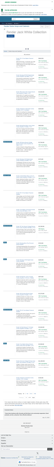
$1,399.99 (41, 209)
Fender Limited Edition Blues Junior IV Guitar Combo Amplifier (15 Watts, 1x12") (25, 176)
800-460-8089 (18, 405)
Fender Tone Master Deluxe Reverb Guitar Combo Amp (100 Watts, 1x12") (25, 344)
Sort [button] (47, 26)
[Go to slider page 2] (28, 49)
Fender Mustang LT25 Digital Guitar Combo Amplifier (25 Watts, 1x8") (24, 160)
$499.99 (40, 75)
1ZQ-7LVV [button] (27, 426)
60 (31, 393)
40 (27, 393)
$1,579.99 (41, 293)
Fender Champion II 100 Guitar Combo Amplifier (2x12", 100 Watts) (25, 109)
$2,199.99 (41, 226)
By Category (9, 23)
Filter (42, 26)
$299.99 (40, 260)
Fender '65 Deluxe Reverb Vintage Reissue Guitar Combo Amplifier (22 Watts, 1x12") (24, 144)
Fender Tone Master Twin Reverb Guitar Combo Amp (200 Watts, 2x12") (25, 210)
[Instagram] (27, 453)
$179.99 (40, 159)
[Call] (51, 19)
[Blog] (6, 453)
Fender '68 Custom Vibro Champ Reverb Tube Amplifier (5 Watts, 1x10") (25, 92)
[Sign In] (47, 19)
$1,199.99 (41, 344)
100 (35, 393)
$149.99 (40, 378)
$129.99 (40, 243)
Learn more (35, 5)
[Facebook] (16, 453)
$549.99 (40, 193)
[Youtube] (48, 453)
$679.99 (40, 276)
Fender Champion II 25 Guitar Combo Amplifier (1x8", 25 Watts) (25, 378)
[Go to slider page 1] (27, 49)
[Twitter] (38, 453)
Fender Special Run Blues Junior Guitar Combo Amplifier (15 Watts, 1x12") (25, 126)
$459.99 (40, 109)
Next (33, 397)
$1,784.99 (41, 142)
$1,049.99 (41, 92)
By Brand (16, 23)
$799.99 (40, 310)
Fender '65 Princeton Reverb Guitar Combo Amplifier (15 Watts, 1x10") (24, 294)
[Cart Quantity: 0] (43, 19)
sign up (50, 449)
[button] (36, 27)
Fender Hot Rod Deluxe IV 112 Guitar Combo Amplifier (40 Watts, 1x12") (24, 328)
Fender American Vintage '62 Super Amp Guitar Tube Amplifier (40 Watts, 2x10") (25, 361)
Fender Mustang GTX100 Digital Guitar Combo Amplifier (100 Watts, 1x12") (25, 76)
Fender (5, 51)
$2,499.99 (41, 361)
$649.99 (40, 58)
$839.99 (40, 125)
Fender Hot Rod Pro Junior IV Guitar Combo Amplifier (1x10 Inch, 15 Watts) (25, 277)
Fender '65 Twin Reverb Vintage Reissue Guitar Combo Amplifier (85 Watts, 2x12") (25, 227)
